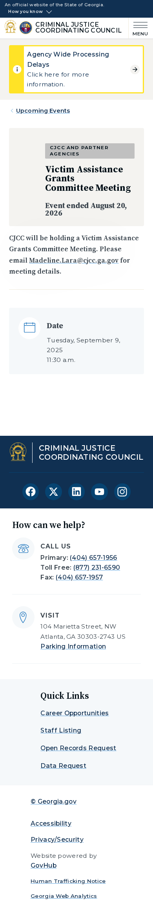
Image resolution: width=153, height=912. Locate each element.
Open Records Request (78, 748)
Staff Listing (60, 730)
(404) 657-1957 (79, 577)
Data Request (63, 765)
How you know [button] (25, 11)
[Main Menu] (138, 28)
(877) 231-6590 (96, 567)
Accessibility (51, 823)
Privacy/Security (57, 839)
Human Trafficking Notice (68, 881)
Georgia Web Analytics (64, 896)
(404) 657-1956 (93, 557)
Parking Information (73, 646)
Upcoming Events (43, 110)
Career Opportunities (74, 713)
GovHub (43, 865)
